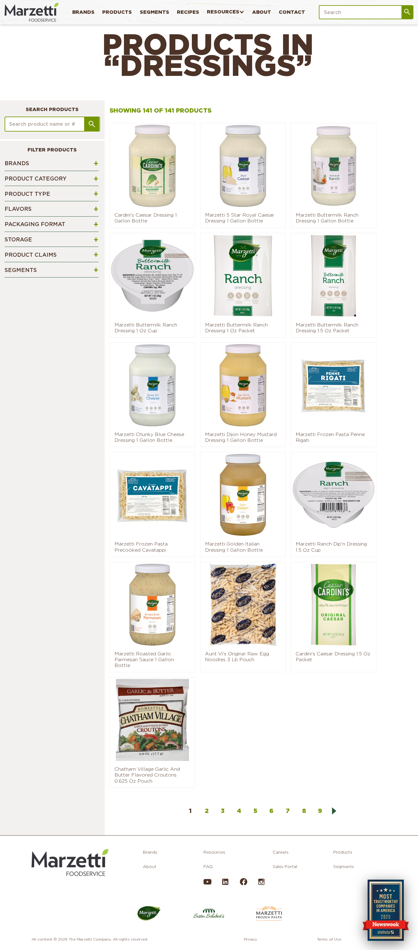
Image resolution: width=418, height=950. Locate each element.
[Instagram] (261, 884)
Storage (18, 239)
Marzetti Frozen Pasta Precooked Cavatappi (141, 547)
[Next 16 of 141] (334, 810)
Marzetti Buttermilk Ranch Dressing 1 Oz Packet (236, 327)
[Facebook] (243, 883)
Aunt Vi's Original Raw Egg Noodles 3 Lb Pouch (237, 656)
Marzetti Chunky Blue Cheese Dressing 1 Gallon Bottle (149, 437)
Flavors (18, 209)
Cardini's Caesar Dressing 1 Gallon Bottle (145, 218)
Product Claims (31, 254)
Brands (83, 12)
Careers (281, 852)
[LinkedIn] (225, 884)
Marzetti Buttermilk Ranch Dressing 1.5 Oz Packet (327, 327)
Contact (292, 12)
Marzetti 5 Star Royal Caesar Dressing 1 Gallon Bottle (239, 218)
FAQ (208, 866)
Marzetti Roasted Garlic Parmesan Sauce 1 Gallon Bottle (144, 659)
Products (117, 12)
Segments (154, 12)
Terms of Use (329, 939)
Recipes (188, 12)
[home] (31, 12)
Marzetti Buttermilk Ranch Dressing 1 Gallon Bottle (327, 218)
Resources (223, 12)
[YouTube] (207, 884)
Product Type (27, 194)
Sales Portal (285, 866)
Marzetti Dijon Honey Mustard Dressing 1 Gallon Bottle (241, 437)
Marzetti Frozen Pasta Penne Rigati (330, 437)
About (261, 12)
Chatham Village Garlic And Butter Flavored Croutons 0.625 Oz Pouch (147, 775)
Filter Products (52, 150)
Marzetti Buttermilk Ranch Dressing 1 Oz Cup (145, 327)
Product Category (36, 178)
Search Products (52, 109)
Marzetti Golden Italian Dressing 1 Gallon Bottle (234, 547)
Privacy (250, 939)
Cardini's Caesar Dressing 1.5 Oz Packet (333, 656)
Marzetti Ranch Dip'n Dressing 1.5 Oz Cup (331, 547)
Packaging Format (35, 224)
